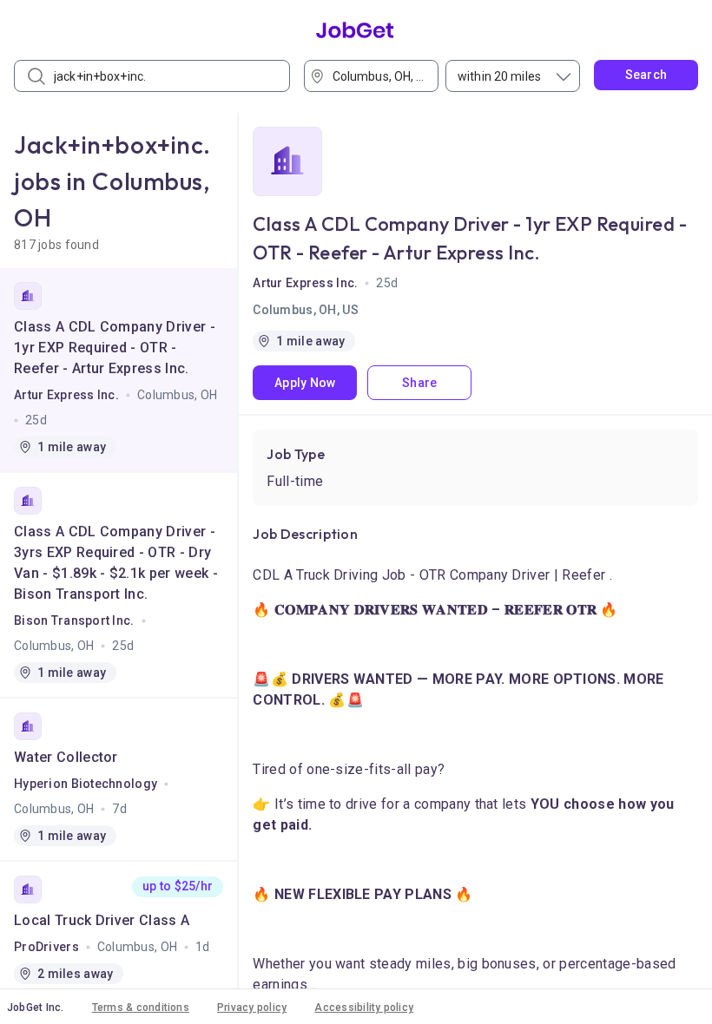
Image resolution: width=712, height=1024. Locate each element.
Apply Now (305, 383)
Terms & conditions (140, 1007)
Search (646, 75)
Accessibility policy (363, 1007)
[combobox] (377, 76)
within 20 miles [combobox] (499, 76)
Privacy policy (252, 1007)
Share (419, 383)
